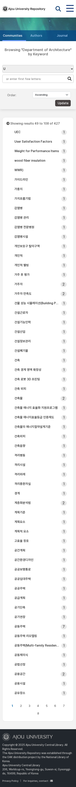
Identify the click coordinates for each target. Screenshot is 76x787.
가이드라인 (21, 179)
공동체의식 (21, 655)
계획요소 (19, 522)
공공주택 (19, 588)
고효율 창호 (21, 541)
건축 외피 (20, 389)
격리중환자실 (22, 484)
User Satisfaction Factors (33, 141)
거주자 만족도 (23, 294)
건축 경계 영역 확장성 (27, 370)
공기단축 (19, 607)
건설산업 (19, 332)
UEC (17, 132)
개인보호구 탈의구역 (27, 246)
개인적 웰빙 (21, 265)
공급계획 (19, 598)
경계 (17, 493)
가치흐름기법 (22, 198)
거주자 (18, 284)
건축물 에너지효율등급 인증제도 (34, 417)
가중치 (18, 189)
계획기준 (19, 512)
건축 (17, 360)
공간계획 (19, 550)
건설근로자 (21, 313)
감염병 (18, 208)
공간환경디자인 (24, 560)
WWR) (18, 170)
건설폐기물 (21, 351)
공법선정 (19, 664)
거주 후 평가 (22, 274)
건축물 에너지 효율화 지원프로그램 (36, 408)
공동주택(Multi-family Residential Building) (36, 645)
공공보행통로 (22, 569)
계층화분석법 (22, 503)
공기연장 (19, 617)
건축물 (18, 398)
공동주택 (19, 626)
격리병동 (19, 455)
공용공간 (19, 674)
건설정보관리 (22, 341)
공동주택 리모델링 (25, 636)
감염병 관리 (21, 217)
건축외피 (19, 436)
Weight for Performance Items (36, 151)
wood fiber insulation (29, 160)
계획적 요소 (21, 531)
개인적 (18, 255)
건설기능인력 (22, 322)
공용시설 (19, 683)
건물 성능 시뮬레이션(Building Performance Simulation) (36, 303)
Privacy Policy (10, 780)
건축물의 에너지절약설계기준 (32, 427)
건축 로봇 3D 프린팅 (27, 379)
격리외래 (19, 474)
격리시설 (19, 465)
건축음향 (19, 446)
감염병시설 (21, 236)
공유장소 (19, 693)
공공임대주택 (22, 579)
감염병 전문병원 (24, 227)
